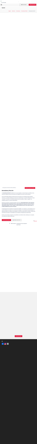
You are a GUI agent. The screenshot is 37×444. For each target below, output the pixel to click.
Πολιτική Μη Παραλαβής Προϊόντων (7, 354)
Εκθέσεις (14, 187)
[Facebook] (3, 344)
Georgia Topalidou (7, 324)
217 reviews (13, 322)
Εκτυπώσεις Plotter (10, 187)
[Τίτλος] (32, 2)
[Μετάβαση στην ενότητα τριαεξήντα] (35, 222)
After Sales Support (5, 364)
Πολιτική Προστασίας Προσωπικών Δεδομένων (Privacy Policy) (12, 361)
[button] (1, 4)
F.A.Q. (3, 363)
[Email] (8, 344)
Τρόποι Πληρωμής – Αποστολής (7, 349)
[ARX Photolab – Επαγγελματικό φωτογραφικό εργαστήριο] (3, 2)
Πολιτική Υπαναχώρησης (6, 358)
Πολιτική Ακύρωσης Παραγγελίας (7, 351)
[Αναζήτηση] (17, 2)
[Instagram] (5, 344)
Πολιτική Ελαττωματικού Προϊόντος (7, 352)
